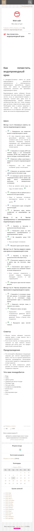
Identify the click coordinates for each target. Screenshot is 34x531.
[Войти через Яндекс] (17, 449)
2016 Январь (9, 507)
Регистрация (25, 6)
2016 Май (8, 514)
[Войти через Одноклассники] (23, 449)
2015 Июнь (8, 495)
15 (21, 478)
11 (5, 478)
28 (17, 483)
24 (28, 480)
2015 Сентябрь (9, 500)
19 (9, 480)
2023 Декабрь (9, 518)
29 (21, 483)
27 (13, 483)
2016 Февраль (9, 509)
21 (17, 480)
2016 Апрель (9, 513)
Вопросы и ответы (11, 426)
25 (5, 483)
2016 (11, 28)
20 (13, 480)
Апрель (16, 28)
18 (5, 480)
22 (21, 480)
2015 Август (8, 498)
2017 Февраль (9, 516)
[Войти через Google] (20, 449)
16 (24, 478)
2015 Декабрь (9, 505)
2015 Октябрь (9, 502)
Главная (5, 28)
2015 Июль (8, 496)
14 (17, 478)
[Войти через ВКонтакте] (14, 449)
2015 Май (8, 493)
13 (20, 28)
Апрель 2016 (17, 467)
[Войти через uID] (10, 449)
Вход (31, 6)
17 (28, 478)
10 (28, 475)
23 (24, 480)
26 (9, 483)
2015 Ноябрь (9, 504)
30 (24, 483)
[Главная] (17, 16)
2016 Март (8, 511)
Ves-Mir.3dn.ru (20, 526)
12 (9, 478)
